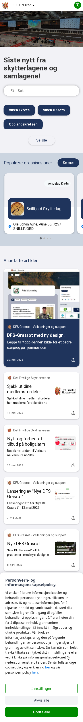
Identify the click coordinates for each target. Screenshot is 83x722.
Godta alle (41, 712)
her (47, 667)
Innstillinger (41, 688)
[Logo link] (5, 5)
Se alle (41, 140)
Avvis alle (41, 700)
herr (35, 672)
